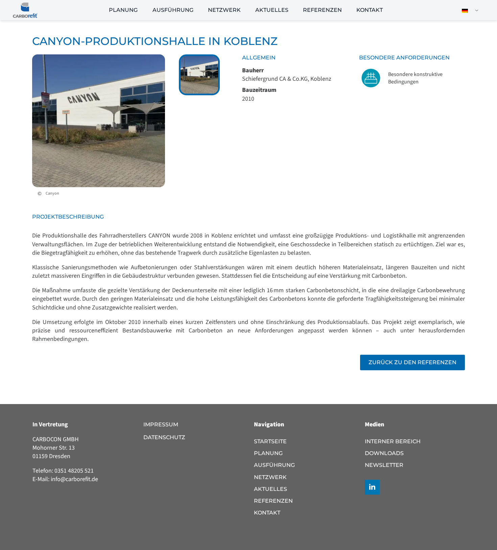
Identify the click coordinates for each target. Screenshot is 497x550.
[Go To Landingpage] (25, 10)
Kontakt (369, 10)
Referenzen (322, 10)
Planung (123, 10)
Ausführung (172, 10)
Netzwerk (224, 10)
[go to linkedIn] (372, 487)
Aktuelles (271, 10)
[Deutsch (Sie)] (467, 10)
